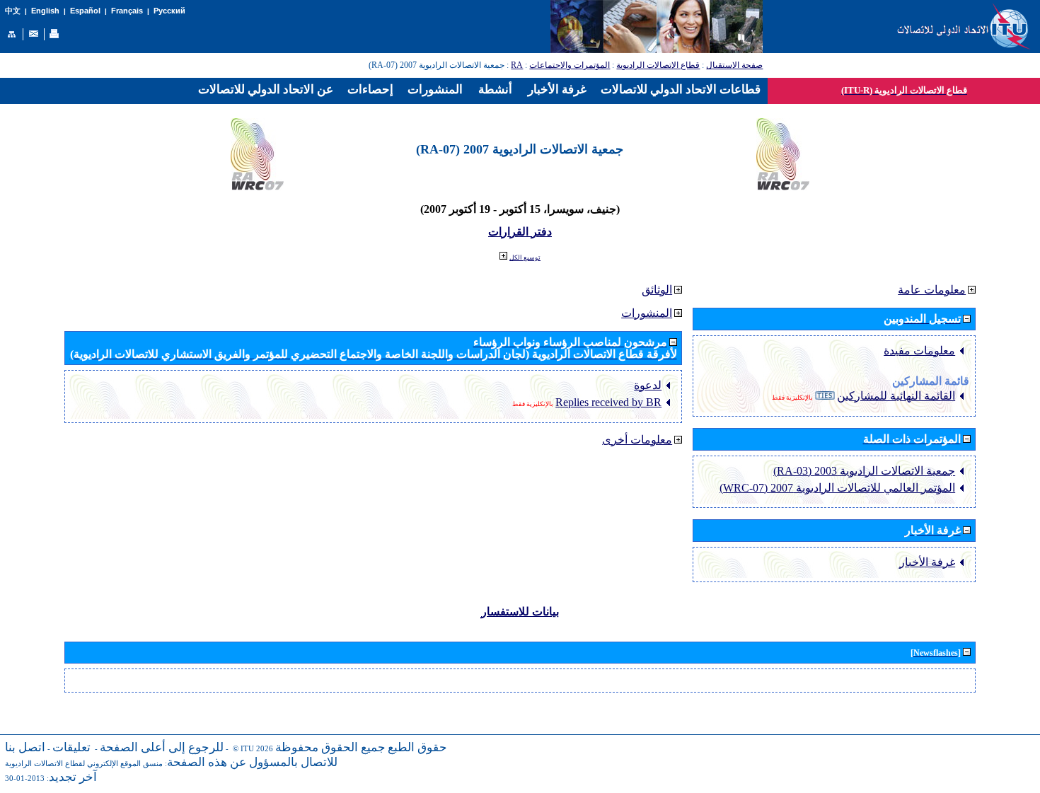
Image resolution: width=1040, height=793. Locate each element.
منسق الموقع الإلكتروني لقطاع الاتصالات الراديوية (84, 764)
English (45, 10)
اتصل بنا (25, 747)
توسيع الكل (525, 257)
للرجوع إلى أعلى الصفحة (162, 747)
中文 (13, 11)
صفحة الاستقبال (734, 65)
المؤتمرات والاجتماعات (569, 65)
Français (127, 10)
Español (85, 10)
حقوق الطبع (417, 747)
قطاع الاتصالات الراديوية (658, 65)
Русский (169, 10)
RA (517, 65)
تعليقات (71, 747)
